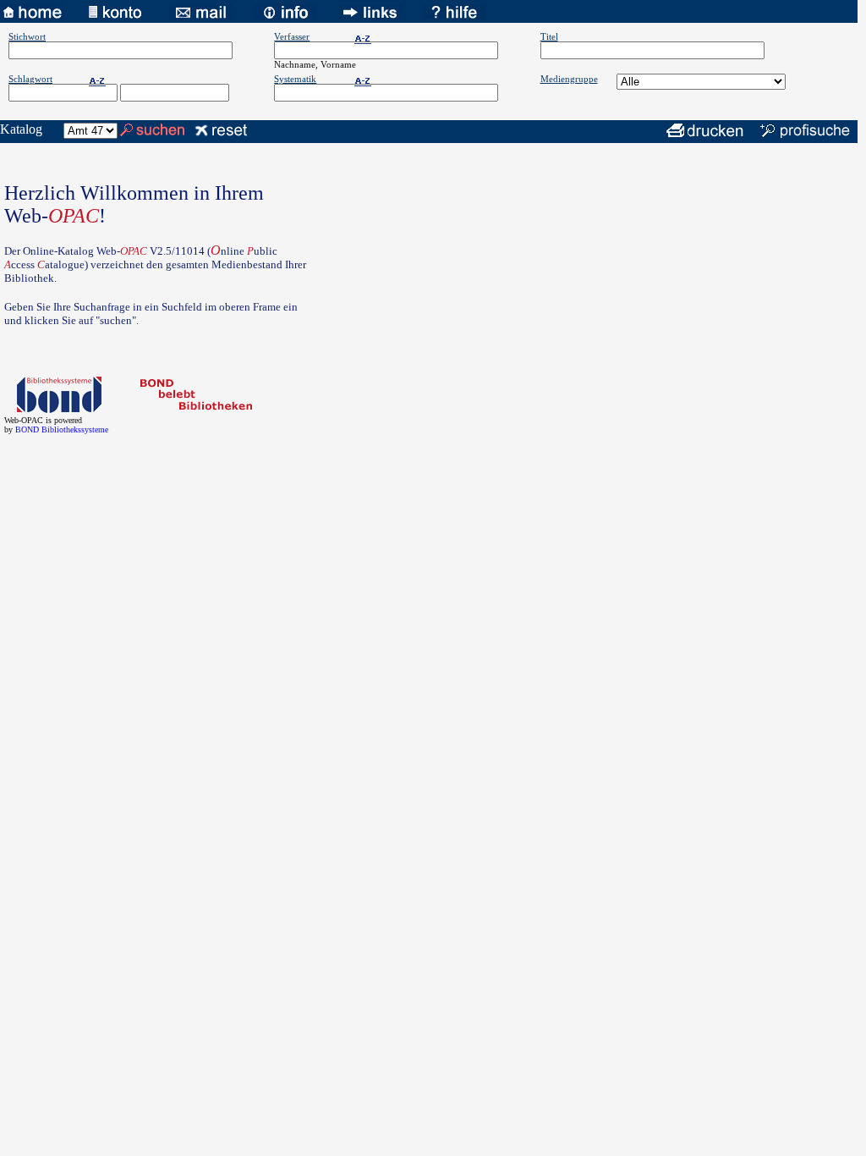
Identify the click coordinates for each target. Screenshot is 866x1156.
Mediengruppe (569, 79)
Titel (549, 36)
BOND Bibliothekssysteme (61, 429)
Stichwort (27, 36)
